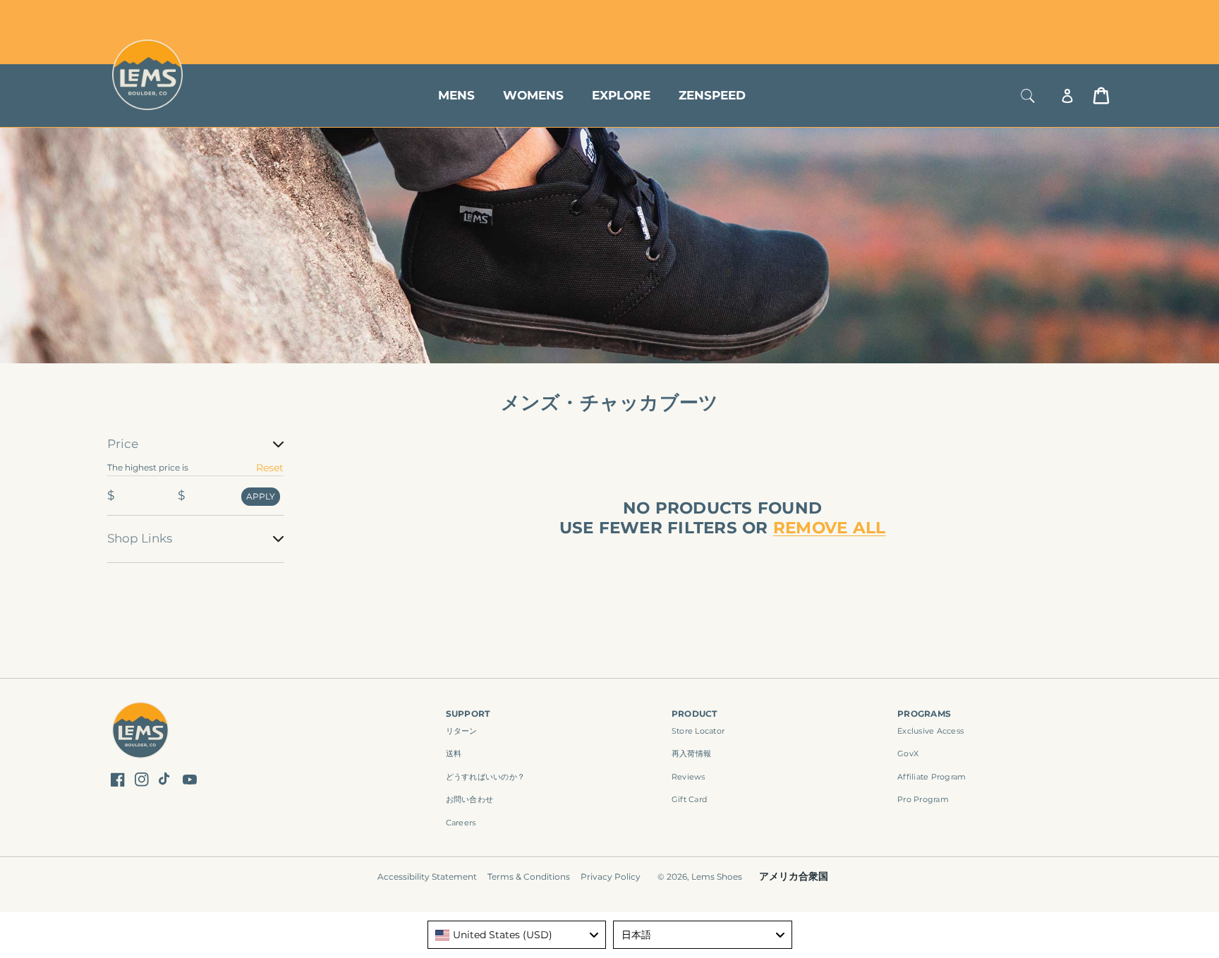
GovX (907, 753)
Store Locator (1015, 16)
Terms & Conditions (528, 876)
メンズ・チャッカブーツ (610, 402)
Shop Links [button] (139, 538)
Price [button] (122, 444)
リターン (462, 731)
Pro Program (923, 799)
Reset (270, 467)
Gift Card (689, 799)
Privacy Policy (611, 876)
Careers (461, 822)
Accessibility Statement (427, 876)
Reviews (688, 777)
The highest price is (147, 467)
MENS (456, 95)
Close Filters (138, 426)
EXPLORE (621, 95)
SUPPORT (468, 713)
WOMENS (533, 95)
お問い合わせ (470, 799)
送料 (454, 753)
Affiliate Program (931, 777)
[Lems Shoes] (140, 732)
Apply (260, 496)
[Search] (1028, 95)
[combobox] (517, 935)
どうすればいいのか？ (486, 777)
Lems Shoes (716, 876)
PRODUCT (694, 713)
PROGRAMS (924, 713)
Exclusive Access (930, 731)
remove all (829, 528)
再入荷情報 (691, 753)
